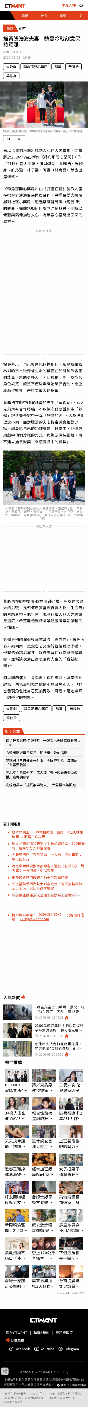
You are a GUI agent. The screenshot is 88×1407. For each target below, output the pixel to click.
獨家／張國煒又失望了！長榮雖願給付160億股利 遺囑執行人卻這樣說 (48, 845)
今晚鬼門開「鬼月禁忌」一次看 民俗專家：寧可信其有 (47, 857)
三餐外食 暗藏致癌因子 (70, 1087)
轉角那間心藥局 (35, 66)
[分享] (5, 1371)
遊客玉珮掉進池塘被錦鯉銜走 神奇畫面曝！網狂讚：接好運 (15, 1171)
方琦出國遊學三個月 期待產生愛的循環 (36, 752)
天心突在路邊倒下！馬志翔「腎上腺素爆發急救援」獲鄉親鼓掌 (42, 774)
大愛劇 (11, 66)
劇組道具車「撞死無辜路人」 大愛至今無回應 (41, 784)
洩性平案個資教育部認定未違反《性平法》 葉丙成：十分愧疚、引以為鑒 (48, 868)
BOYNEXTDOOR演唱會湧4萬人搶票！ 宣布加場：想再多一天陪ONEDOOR (17, 1087)
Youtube (47, 1349)
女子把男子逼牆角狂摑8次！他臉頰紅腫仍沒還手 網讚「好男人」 (70, 1171)
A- (19, 138)
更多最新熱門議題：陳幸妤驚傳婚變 (40, 877)
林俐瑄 (17, 52)
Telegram (71, 1349)
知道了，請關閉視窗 (73, 1385)
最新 (25, 15)
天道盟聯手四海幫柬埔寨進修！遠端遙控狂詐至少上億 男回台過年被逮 (47, 886)
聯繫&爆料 (42, 1332)
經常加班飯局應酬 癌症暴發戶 (43, 1171)
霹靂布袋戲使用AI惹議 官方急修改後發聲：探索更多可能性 (71, 1227)
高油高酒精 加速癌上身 (69, 1199)
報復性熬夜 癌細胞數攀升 (42, 1115)
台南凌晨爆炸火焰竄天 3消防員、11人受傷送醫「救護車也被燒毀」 (71, 1283)
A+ (9, 138)
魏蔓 (57, 66)
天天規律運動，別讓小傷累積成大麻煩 (15, 1143)
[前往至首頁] (15, 5)
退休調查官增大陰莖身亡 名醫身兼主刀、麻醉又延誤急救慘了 (42, 1143)
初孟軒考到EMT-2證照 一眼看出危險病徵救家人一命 (43, 742)
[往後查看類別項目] (78, 15)
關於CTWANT (16, 1332)
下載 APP (69, 5)
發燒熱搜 (17, 1339)
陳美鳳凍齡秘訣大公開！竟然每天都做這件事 (43, 895)
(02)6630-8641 (50, 914)
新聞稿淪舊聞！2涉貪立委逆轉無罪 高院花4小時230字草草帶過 (17, 1227)
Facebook (22, 1349)
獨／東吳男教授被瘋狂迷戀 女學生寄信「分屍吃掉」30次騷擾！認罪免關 (42, 1087)
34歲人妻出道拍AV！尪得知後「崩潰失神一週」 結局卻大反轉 (17, 1115)
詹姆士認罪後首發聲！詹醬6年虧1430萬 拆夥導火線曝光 (43, 1199)
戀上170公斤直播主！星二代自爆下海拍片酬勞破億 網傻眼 (44, 1255)
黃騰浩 (73, 66)
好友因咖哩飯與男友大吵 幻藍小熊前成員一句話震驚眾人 (15, 1199)
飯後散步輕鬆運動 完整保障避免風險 (43, 1227)
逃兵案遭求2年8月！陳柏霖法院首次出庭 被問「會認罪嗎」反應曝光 (70, 1115)
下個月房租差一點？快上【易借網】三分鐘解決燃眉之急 (70, 1255)
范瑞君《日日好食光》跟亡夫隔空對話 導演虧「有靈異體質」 (42, 762)
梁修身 (11, 75)
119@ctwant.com (34, 918)
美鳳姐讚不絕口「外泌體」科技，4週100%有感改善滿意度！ (16, 1255)
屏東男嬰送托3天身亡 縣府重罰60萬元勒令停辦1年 (43, 1283)
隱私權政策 (64, 1332)
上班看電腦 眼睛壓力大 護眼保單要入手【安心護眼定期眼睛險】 (69, 1143)
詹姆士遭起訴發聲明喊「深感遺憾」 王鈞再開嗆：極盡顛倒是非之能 (17, 1283)
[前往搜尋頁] (81, 5)
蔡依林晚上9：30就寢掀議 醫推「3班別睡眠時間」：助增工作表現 (47, 834)
